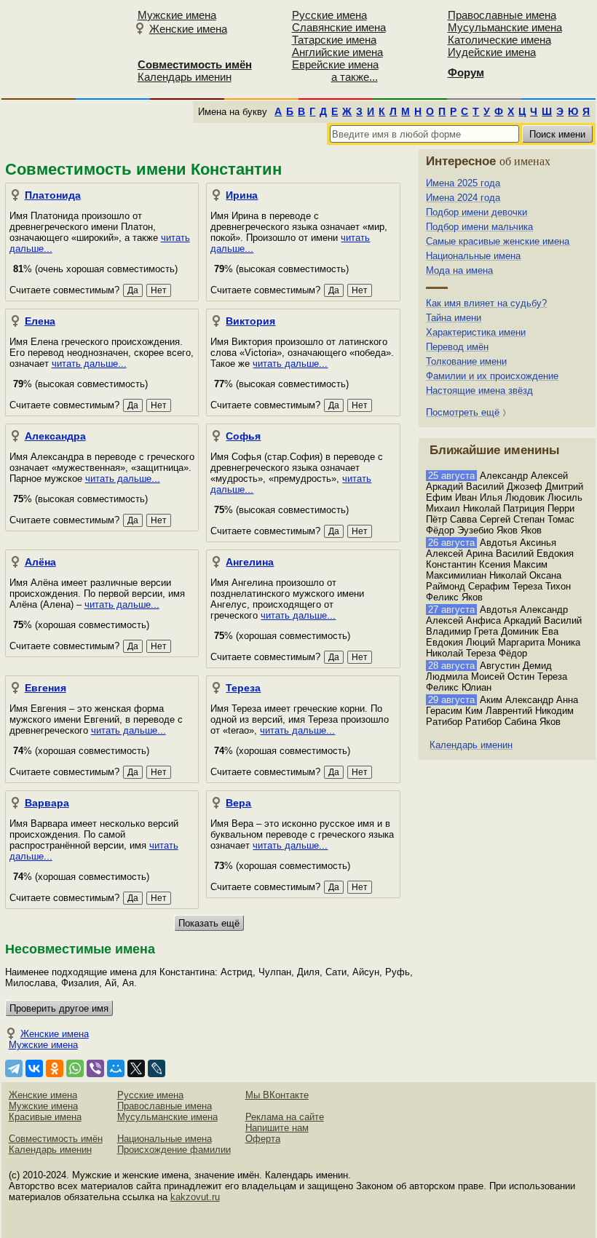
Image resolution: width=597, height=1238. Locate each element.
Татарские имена (334, 39)
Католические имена (499, 39)
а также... (354, 77)
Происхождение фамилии (174, 1149)
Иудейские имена (492, 52)
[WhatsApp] (75, 1068)
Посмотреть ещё (462, 412)
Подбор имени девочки (476, 212)
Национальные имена (473, 255)
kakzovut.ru (195, 1196)
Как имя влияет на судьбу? (486, 303)
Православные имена (502, 15)
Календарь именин (185, 77)
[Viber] (95, 1068)
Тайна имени (453, 317)
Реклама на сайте (284, 1116)
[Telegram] (14, 1068)
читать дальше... (89, 363)
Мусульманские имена (505, 27)
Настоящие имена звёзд (479, 390)
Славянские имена (339, 27)
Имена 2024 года (463, 197)
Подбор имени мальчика (479, 226)
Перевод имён (457, 346)
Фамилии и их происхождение (492, 375)
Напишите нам (277, 1127)
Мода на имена (459, 270)
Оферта (262, 1138)
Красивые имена (45, 1116)
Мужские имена (177, 15)
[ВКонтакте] (34, 1068)
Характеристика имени (476, 332)
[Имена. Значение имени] (65, 48)
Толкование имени (466, 361)
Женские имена (188, 29)
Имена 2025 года (463, 183)
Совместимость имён (56, 1138)
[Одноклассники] (54, 1068)
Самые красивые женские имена (497, 241)
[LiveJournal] (156, 1068)
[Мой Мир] (115, 1068)
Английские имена (337, 52)
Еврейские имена (335, 64)
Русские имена (329, 15)
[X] (136, 1068)
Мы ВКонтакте (277, 1095)
